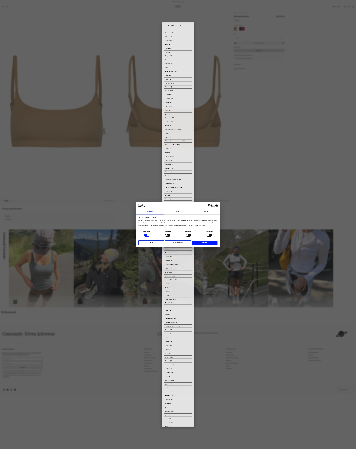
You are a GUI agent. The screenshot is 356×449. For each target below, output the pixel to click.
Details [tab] (178, 211)
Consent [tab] (150, 211)
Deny (151, 242)
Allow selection (178, 242)
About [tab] (206, 211)
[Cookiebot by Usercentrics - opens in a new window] (209, 205)
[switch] (167, 235)
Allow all (204, 242)
